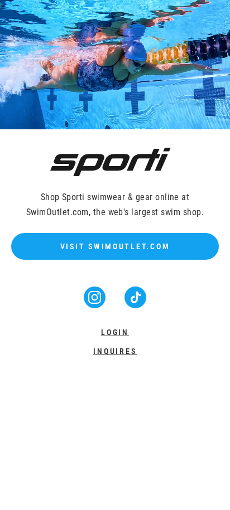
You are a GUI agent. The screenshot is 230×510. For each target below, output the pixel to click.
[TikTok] (135, 304)
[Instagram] (95, 304)
